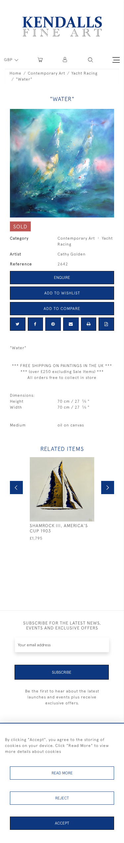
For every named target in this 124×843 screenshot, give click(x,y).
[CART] (40, 60)
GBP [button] (9, 59)
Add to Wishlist (62, 293)
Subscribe (61, 672)
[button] (90, 60)
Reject (62, 798)
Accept (62, 823)
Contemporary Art (46, 73)
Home (15, 73)
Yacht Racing (84, 73)
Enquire (62, 277)
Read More (62, 773)
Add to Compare (62, 308)
